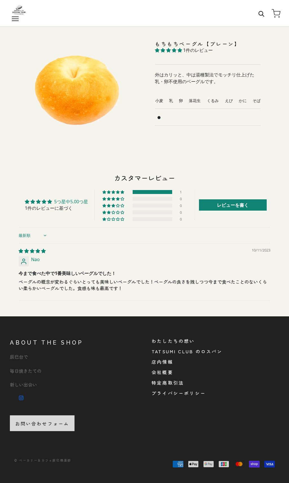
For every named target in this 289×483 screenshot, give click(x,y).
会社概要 (162, 372)
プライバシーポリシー (179, 393)
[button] (169, 50)
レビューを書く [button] (233, 205)
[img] (32, 251)
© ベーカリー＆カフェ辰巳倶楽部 (42, 460)
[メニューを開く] (15, 18)
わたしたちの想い (173, 341)
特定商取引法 (168, 382)
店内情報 (162, 361)
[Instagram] (21, 397)
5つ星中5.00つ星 (71, 202)
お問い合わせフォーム (42, 423)
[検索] (261, 13)
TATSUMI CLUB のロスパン (187, 351)
